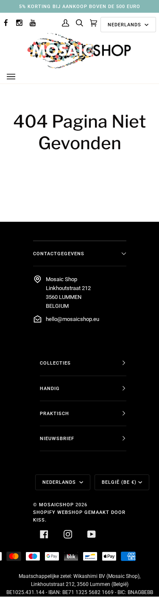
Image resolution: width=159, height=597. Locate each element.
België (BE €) (119, 482)
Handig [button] (50, 388)
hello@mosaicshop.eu (72, 319)
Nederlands (125, 25)
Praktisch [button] (54, 413)
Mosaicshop (56, 505)
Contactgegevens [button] (58, 254)
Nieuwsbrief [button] (57, 438)
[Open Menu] (19, 77)
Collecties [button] (55, 363)
